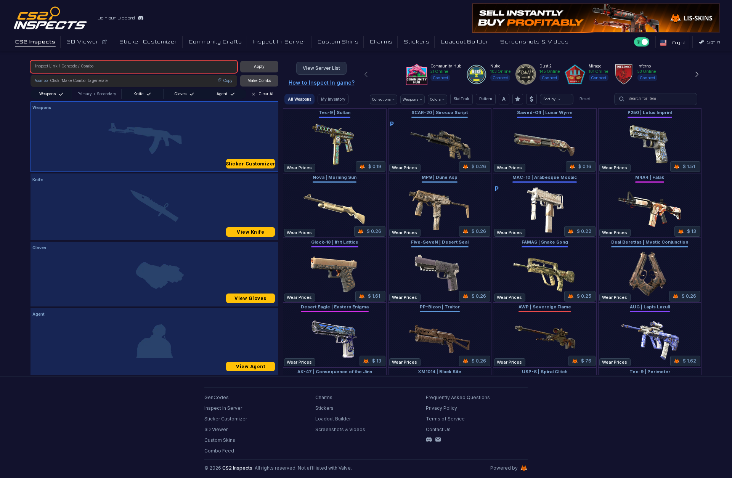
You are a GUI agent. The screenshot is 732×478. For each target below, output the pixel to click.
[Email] (438, 439)
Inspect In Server (223, 408)
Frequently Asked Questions (458, 397)
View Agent (250, 366)
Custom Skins (219, 440)
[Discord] (429, 439)
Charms (323, 397)
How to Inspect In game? (322, 82)
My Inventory (333, 99)
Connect (440, 77)
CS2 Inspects (237, 468)
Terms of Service (445, 419)
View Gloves (250, 298)
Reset (585, 98)
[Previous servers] (366, 74)
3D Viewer (216, 429)
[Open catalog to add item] (154, 138)
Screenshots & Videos (340, 429)
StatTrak (461, 98)
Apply (259, 66)
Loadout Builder (333, 419)
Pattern (485, 98)
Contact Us (438, 429)
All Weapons (299, 99)
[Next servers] (697, 74)
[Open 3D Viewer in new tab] (104, 42)
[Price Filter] (531, 99)
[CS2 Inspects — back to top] (50, 17)
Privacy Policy (441, 408)
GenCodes (216, 397)
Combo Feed (219, 451)
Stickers (324, 408)
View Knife (250, 232)
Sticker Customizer (250, 164)
